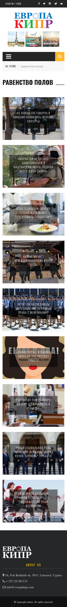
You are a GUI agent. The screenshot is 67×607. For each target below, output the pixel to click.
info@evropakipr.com (20, 587)
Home (12, 66)
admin (30, 602)
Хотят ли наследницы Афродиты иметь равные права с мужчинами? (33, 308)
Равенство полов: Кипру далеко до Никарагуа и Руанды (33, 404)
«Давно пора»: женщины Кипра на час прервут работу (33, 356)
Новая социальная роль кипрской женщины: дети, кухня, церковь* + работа (33, 452)
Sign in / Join (13, 3)
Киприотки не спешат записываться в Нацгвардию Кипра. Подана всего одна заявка (33, 165)
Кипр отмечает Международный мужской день (34, 260)
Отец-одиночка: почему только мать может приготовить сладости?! (33, 213)
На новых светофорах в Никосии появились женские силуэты (33, 117)
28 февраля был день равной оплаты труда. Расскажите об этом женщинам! (33, 500)
